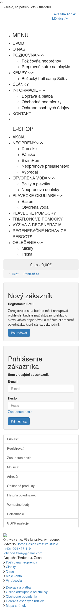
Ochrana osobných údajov (25, 601)
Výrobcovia (14, 580)
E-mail (13, 381)
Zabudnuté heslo (20, 411)
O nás (10, 571)
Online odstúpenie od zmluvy (27, 591)
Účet (15, 274)
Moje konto (14, 576)
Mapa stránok (16, 605)
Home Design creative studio (37, 544)
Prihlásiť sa (31, 274)
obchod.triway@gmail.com (23, 553)
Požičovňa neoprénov (21, 562)
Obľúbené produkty (21, 485)
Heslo (12, 398)
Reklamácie (15, 513)
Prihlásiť (12, 439)
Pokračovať (19, 332)
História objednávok (21, 495)
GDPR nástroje (18, 523)
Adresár (12, 476)
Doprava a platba (18, 587)
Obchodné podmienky (22, 596)
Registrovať (15, 448)
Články (11, 566)
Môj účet (58, 18)
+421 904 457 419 (65, 13)
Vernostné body (18, 504)
